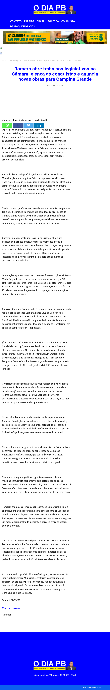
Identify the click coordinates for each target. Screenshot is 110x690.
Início (4, 60)
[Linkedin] (39, 125)
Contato (16, 21)
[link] (55, 37)
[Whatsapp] (7, 125)
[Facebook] (18, 125)
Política (53, 21)
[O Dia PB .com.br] (55, 9)
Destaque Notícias (22, 26)
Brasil (41, 21)
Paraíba (29, 21)
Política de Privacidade (92, 687)
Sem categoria (15, 60)
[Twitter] (28, 125)
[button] (104, 21)
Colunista (68, 21)
